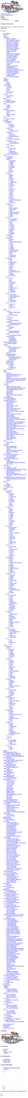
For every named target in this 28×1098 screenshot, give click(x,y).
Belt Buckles (13, 160)
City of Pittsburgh (11, 110)
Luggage (12, 228)
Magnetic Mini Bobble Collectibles (15, 949)
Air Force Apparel (11, 780)
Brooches (9, 382)
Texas (8, 90)
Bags (11, 222)
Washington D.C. (8, 1017)
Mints (11, 210)
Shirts (11, 201)
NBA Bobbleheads (11, 959)
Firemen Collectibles (11, 74)
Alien (8, 82)
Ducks (5, 78)
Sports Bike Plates (11, 833)
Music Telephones (11, 436)
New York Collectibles (12, 1005)
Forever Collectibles (11, 941)
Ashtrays (9, 466)
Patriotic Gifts (7, 803)
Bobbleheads (13, 282)
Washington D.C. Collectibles (14, 1018)
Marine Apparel (10, 788)
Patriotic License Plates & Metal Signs (16, 811)
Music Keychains (11, 472)
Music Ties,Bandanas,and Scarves (15, 394)
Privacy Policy (7, 1060)
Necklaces (12, 167)
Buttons (11, 124)
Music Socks (10, 393)
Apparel (8, 128)
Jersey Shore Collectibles (9, 975)
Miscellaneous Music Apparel (14, 386)
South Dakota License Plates (13, 864)
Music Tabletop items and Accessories (15, 434)
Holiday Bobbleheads (12, 945)
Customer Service (8, 1052)
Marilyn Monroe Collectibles (13, 53)
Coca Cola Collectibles (12, 49)
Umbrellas (12, 233)
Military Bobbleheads (9, 776)
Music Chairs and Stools (12, 405)
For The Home (10, 362)
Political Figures (10, 964)
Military (5, 750)
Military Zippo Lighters (12, 761)
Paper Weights (13, 542)
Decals (11, 133)
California (9, 86)
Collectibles (6, 37)
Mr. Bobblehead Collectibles (13, 953)
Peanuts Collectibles (11, 51)
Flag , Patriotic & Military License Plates (16, 842)
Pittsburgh (6, 109)
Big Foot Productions (9, 890)
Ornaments (12, 292)
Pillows (11, 252)
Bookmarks (12, 528)
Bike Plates (12, 629)
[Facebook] (11, 1085)
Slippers (11, 195)
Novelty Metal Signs (11, 880)
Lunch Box (12, 227)
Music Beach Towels (12, 401)
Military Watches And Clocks (10, 752)
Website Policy (7, 1062)
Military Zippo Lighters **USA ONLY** (13, 760)
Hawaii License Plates (12, 997)
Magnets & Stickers (14, 332)
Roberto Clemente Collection (10, 342)
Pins (11, 168)
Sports (8, 970)
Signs (8, 147)
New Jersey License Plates (13, 870)
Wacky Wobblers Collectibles (13, 974)
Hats (11, 187)
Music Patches (10, 390)
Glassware (12, 263)
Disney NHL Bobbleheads (13, 936)
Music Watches (10, 381)
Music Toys (9, 439)
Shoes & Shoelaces (14, 671)
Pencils (11, 541)
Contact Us (6, 1069)
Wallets (11, 216)
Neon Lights (12, 290)
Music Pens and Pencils (12, 451)
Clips (11, 531)
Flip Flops (12, 185)
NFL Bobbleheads (11, 960)
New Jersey (6, 998)
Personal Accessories (14, 212)
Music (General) (10, 118)
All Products (9, 156)
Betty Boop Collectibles (12, 44)
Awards (8, 449)
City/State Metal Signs (12, 878)
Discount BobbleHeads (12, 928)
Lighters (11, 205)
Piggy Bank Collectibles (12, 71)
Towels (11, 221)
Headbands (12, 189)
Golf (11, 641)
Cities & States (7, 84)
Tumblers (12, 274)
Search (2, 17)
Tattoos (11, 214)
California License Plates (12, 838)
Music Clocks (10, 407)
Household (9, 137)
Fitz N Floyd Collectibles (12, 76)
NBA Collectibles (11, 910)
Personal (9, 204)
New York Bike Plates (12, 829)
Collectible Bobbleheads (9, 918)
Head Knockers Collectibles (13, 944)
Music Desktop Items (12, 446)
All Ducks (6, 79)
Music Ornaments (11, 416)
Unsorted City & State (9, 1020)
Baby (11, 174)
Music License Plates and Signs (11, 454)
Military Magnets (8, 771)
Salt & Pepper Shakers (15, 271)
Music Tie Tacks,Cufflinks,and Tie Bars (16, 380)
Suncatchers (12, 608)
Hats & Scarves (13, 348)
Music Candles (10, 403)
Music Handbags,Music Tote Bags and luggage (15, 477)
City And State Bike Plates (13, 823)
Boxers (11, 179)
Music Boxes (10, 404)
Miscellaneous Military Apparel (14, 794)
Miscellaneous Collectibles (10, 898)
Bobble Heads (10, 361)
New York (9, 93)
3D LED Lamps (13, 287)
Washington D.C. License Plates (14, 868)
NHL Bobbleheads (11, 962)
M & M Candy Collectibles (13, 48)
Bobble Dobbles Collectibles (13, 930)
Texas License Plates (11, 867)
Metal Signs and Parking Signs (11, 874)
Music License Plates (12, 455)
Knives (11, 615)
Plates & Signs (7, 817)
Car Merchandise (11, 355)
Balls (11, 305)
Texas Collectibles (11, 1010)
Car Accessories (13, 218)
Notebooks (12, 538)
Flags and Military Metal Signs (14, 879)
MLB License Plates (11, 849)
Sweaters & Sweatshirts (15, 199)
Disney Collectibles (11, 38)
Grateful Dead (10, 461)
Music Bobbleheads (8, 397)
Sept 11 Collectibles (11, 59)
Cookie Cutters (13, 580)
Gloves (11, 186)
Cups (11, 260)
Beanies (11, 175)
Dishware (9, 140)
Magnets (12, 145)
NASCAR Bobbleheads (12, 956)
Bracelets (12, 126)
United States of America (9, 101)
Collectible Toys (10, 75)
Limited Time (10, 158)
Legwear (12, 191)
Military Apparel (7, 779)
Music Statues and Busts (12, 432)
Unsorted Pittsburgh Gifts (13, 153)
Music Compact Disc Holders (14, 408)
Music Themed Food (11, 438)
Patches (11, 524)
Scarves (11, 194)
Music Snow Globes (11, 431)
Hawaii (8, 88)
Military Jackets (10, 792)
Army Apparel (10, 784)
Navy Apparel (10, 795)
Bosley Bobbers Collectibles (13, 933)
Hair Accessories (13, 208)
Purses (11, 231)
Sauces (11, 721)
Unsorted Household (14, 139)
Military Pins (7, 768)
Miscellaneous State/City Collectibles (15, 1021)
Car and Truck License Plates (13, 840)
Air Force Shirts (10, 783)
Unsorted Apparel (14, 130)
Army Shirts (9, 787)
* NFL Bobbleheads (11, 924)
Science (5, 94)
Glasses (11, 129)
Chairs (11, 243)
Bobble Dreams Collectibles (13, 932)
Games (11, 748)
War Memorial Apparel (12, 799)
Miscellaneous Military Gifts (10, 800)
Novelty (8, 107)
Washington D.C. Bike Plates (13, 836)
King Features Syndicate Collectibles (15, 948)
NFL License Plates (11, 857)
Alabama (6, 986)
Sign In (2, 13)
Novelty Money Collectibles (13, 61)
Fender (8, 459)
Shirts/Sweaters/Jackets (15, 312)
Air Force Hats (10, 782)
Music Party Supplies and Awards (14, 450)
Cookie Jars (9, 63)
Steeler (8, 111)
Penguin (8, 116)
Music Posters (10, 430)
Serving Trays (13, 275)
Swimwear (12, 198)
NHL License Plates (11, 859)
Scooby (8, 52)
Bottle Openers (13, 141)
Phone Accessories (14, 213)
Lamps (11, 569)
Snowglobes (12, 602)
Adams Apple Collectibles (13, 929)
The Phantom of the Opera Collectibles (16, 462)
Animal (8, 105)
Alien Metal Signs (11, 875)
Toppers (11, 610)
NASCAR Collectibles (12, 909)
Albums (11, 278)
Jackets (11, 190)
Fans (11, 206)
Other (5, 103)
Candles (11, 246)
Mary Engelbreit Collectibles (13, 40)
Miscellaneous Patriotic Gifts (13, 805)
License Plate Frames (15, 296)
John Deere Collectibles (12, 47)
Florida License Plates (12, 844)
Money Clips (13, 209)
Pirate (8, 113)
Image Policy (7, 1059)
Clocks (11, 244)
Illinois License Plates (12, 848)
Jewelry (8, 122)
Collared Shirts (13, 182)
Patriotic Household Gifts (13, 807)
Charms (11, 497)
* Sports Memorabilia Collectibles (12, 906)
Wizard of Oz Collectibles (13, 42)
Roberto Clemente (11, 114)
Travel (5, 98)
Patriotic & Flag (10, 102)
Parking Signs (13, 148)
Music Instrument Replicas (13, 417)
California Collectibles (12, 989)
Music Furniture (10, 415)
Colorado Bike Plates (12, 825)
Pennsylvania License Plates (13, 861)
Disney (8, 934)
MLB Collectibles (11, 907)
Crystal (11, 597)
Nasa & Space (10, 95)
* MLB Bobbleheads (12, 920)
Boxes (11, 561)
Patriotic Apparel (10, 806)
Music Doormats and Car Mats (14, 413)
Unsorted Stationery (14, 136)
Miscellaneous (13, 339)
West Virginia (10, 91)
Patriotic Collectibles (8, 903)
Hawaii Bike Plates (11, 826)
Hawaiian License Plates (12, 847)
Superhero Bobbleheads (12, 971)
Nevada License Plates (12, 853)
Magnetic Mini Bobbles (12, 951)
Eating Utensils (13, 262)
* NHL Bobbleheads (11, 925)
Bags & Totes (13, 350)
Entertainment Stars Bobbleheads (14, 939)
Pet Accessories (13, 251)
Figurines (12, 283)
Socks (11, 197)
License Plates (13, 294)
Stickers (11, 236)
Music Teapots (10, 435)
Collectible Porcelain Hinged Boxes (15, 70)
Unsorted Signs (13, 152)
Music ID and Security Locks (13, 470)
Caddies (11, 530)
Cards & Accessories (14, 532)
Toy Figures (12, 306)
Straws (11, 273)
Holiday (8, 106)
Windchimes (12, 256)
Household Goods (14, 250)
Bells (11, 281)
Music (5, 36)
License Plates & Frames (15, 335)
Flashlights (12, 616)
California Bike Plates (12, 822)
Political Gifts (7, 813)
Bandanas (12, 178)
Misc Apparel (13, 351)
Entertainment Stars (11, 937)
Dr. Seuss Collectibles (12, 56)
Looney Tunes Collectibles (13, 72)
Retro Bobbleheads (11, 968)
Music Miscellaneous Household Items (16, 421)
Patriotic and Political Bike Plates (14, 832)
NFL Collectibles (11, 911)
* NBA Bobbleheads (11, 922)
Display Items (7, 485)
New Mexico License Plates (13, 855)
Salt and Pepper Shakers (12, 65)
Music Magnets (10, 420)
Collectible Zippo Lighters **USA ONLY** (14, 914)
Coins (11, 596)
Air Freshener (13, 546)
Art (10, 279)
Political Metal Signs (11, 882)
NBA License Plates (11, 852)
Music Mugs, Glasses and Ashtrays (15, 423)
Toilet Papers (13, 255)
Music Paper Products (12, 424)
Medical (8, 97)
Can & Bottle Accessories (16, 241)
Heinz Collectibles (11, 60)
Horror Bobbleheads (11, 947)
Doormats (12, 248)
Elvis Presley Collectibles (10, 895)
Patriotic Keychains (11, 810)
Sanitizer (12, 623)
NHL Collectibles (11, 913)
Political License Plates (12, 863)
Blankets (12, 239)
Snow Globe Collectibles (12, 68)
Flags (11, 285)
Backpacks (12, 229)
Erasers (11, 535)
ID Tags (11, 224)
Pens (11, 539)
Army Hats (9, 786)
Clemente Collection (11, 343)
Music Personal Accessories (10, 467)
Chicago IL (9, 87)
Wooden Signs (13, 301)
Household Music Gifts (9, 400)
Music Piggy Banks (11, 427)
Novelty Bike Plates (11, 830)
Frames (11, 286)
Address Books (13, 527)
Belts (11, 176)
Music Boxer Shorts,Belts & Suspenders (16, 388)
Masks (11, 193)
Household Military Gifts (9, 765)
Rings (11, 170)
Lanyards (12, 225)
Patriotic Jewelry (10, 809)
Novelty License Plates (12, 860)
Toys (8, 302)
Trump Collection (11, 815)
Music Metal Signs (11, 457)
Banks (11, 240)
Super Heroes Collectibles (13, 55)
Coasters (12, 247)
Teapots (8, 64)
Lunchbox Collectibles (12, 57)
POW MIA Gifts (7, 757)
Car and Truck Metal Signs (13, 876)
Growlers (12, 264)
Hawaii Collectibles (11, 994)
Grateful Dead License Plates (13, 845)
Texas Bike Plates (11, 834)
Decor (8, 144)
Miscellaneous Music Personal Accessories (17, 469)
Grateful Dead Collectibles (10, 901)
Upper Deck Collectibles (12, 972)
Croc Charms (13, 496)
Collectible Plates (11, 67)
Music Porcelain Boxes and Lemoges (15, 428)
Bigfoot (8, 83)
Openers (12, 267)
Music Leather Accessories (13, 473)
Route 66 (9, 99)
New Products (7, 33)
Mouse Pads (12, 135)
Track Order (7, 13)
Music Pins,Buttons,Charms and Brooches (17, 378)
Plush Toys (12, 304)
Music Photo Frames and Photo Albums (16, 426)
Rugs (11, 254)
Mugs (11, 266)
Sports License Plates (12, 865)
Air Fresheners (13, 220)
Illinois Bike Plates (11, 828)
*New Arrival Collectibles (13, 926)
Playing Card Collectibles (10, 893)
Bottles (11, 259)
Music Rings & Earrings (12, 375)
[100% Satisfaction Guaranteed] (4, 1088)
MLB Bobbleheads (11, 952)
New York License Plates (12, 856)
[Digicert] (4, 1087)
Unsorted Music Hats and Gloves (14, 389)
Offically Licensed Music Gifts (11, 458)
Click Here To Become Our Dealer (12, 1067)
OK (1, 1095)
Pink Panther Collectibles (12, 45)
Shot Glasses (13, 270)
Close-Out (6, 34)
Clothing (12, 181)
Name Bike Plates (8, 818)
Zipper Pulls (12, 677)
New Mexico (7, 1001)
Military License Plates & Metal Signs (12, 754)
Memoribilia (12, 338)
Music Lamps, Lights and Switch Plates (16, 419)
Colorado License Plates (12, 841)
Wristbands (12, 202)
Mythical (6, 80)
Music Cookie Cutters (12, 409)
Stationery (9, 132)
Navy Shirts (9, 798)
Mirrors (11, 619)
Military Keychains (8, 763)
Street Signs (12, 151)
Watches (12, 171)
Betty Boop (6, 983)
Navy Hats (9, 796)
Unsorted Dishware (14, 143)
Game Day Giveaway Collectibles (15, 943)
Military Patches (7, 773)
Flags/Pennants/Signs (15, 331)
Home (5, 1050)
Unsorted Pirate (10, 336)
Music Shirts (9, 392)
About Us (6, 1049)
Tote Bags (12, 232)
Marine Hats (9, 790)
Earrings (12, 164)
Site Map (6, 1053)
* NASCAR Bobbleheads (13, 921)
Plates (11, 269)
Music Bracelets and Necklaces (14, 374)
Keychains (12, 125)
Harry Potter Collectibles (12, 41)
